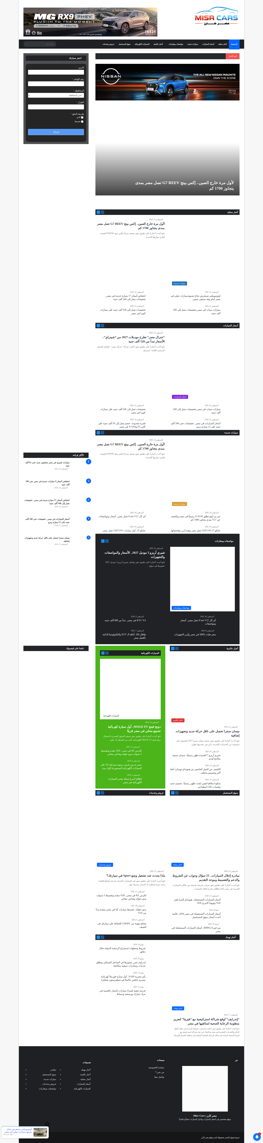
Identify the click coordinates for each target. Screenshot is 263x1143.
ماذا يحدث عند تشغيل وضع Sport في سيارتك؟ (136, 875)
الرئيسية (234, 44)
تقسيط (78, 121)
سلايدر (53, 1070)
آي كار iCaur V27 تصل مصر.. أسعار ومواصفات (122, 516)
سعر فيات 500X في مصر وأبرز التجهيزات (195, 634)
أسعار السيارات (208, 44)
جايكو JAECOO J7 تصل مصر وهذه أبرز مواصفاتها (195, 530)
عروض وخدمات (108, 44)
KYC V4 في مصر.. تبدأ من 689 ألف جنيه (125, 620)
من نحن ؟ (159, 1072)
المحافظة (78, 91)
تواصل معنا (159, 1077)
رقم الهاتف (78, 79)
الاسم (80, 67)
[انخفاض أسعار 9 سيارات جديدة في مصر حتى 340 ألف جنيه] (80, 488)
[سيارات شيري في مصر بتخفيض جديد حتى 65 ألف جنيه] (80, 469)
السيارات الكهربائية (142, 44)
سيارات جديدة (193, 44)
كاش (79, 117)
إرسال (56, 132)
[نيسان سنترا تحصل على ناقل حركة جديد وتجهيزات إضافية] (80, 544)
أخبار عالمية (158, 44)
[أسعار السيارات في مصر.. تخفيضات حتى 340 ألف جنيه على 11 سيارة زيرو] (80, 525)
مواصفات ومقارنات (176, 44)
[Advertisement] (56, 430)
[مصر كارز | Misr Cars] (217, 16)
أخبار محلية (222, 44)
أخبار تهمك (230, 937)
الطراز (80, 102)
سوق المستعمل (125, 44)
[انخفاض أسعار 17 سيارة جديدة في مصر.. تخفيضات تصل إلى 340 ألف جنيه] (80, 507)
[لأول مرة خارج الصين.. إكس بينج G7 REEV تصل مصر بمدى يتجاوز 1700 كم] (167, 154)
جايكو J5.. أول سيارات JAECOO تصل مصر (124, 530)
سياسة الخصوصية (156, 1067)
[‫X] (208, 1125)
